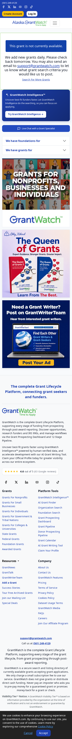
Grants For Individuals (15, 511)
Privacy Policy (46, 592)
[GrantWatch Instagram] (25, 6)
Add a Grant (9, 582)
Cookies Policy (46, 598)
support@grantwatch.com (38, 65)
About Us (43, 567)
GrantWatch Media (49, 608)
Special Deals (10, 603)
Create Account (13, 13)
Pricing (42, 582)
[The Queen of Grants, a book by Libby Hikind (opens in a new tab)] (36, 264)
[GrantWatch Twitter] (9, 6)
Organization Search (50, 507)
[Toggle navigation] (55, 23)
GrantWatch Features (50, 577)
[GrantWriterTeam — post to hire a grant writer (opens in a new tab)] (36, 334)
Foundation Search (49, 512)
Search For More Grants (36, 79)
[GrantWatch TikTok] (31, 6)
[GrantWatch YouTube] (20, 6)
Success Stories (11, 587)
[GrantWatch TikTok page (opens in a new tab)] (58, 482)
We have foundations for (23, 141)
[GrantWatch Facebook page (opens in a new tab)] (6, 482)
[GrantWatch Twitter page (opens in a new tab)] (16, 482)
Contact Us (44, 572)
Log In (32, 13)
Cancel (28, 733)
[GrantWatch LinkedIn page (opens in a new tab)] (26, 482)
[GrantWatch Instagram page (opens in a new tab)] (47, 482)
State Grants (9, 534)
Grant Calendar (47, 540)
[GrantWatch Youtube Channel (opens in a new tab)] (37, 482)
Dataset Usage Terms (50, 603)
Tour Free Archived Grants (17, 592)
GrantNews (8, 567)
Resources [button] (9, 561)
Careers (42, 618)
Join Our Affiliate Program (53, 623)
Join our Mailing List (14, 598)
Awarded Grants (11, 549)
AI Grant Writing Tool (50, 545)
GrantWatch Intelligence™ (53, 497)
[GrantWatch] (29, 23)
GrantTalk (7, 572)
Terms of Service (47, 587)
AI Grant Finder (47, 502)
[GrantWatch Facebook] (3, 6)
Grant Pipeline (46, 526)
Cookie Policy (45, 726)
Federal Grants (10, 539)
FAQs (41, 613)
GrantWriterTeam (12, 577)
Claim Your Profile (48, 550)
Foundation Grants (13, 544)
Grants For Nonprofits (14, 497)
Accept (43, 733)
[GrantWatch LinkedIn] (14, 6)
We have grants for (19, 150)
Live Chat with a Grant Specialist (38, 128)
